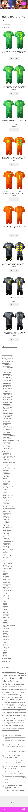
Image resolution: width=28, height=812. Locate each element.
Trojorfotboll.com (6, 804)
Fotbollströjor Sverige (9, 684)
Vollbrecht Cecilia (8, 744)
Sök (14, 809)
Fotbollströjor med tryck (15, 678)
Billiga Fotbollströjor (8, 4)
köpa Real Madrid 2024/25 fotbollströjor (12, 704)
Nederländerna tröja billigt (6, 728)
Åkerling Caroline (8, 735)
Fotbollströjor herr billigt (8, 675)
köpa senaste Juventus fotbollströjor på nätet (12, 715)
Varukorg (21, 808)
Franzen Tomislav (8, 785)
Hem (4, 11)
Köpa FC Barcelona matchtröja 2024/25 (17, 692)
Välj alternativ (14, 58)
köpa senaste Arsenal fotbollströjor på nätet (15, 707)
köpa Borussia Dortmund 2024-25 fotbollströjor (17, 689)
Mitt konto (4, 809)
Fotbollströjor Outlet (10, 681)
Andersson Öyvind (8, 755)
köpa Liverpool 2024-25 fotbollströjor (13, 695)
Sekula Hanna (7, 766)
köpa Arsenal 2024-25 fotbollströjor (15, 686)
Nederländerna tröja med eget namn (17, 728)
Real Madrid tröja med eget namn (13, 730)
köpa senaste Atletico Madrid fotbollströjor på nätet (11, 709)
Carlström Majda (8, 776)
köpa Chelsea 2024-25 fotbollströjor (9, 691)
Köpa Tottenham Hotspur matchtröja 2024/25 (15, 726)
